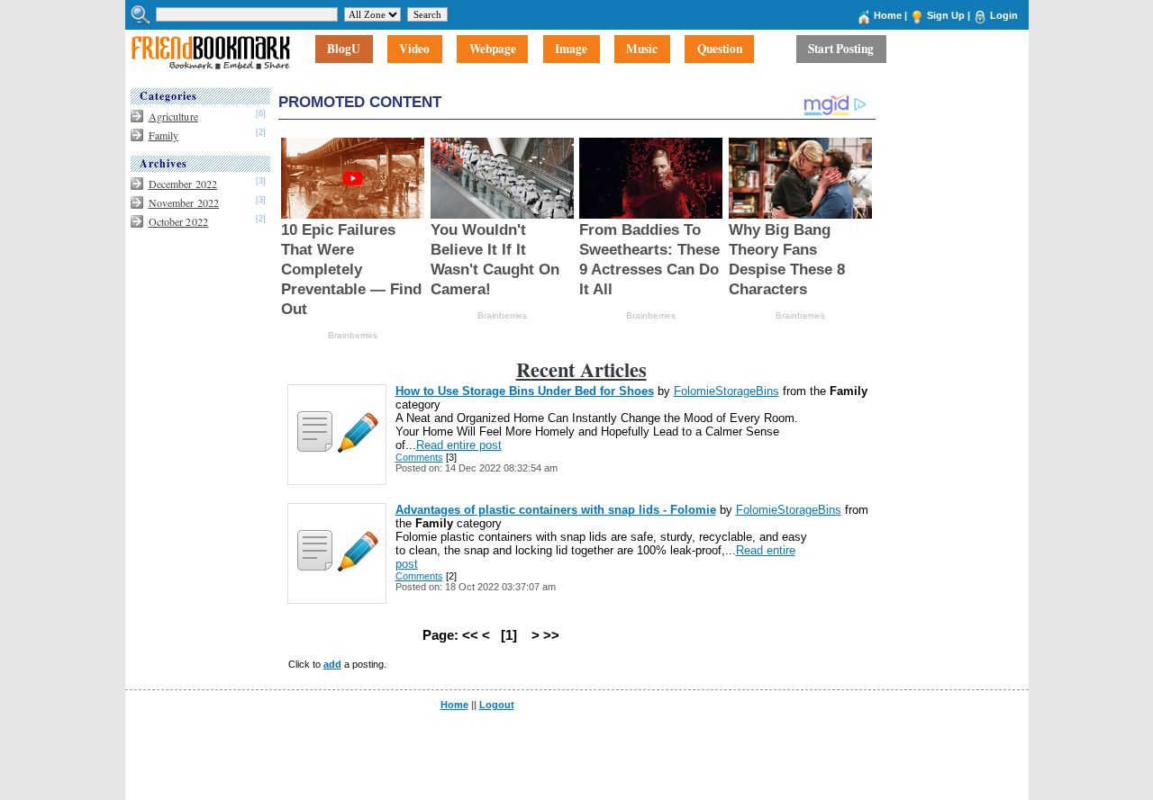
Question (719, 49)
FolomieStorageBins (726, 391)
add (332, 664)
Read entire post (459, 445)
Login (1004, 15)
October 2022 (178, 221)
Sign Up (946, 15)
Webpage (492, 49)
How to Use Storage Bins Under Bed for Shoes (524, 391)
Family (164, 135)
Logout (496, 704)
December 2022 (183, 183)
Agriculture (173, 116)
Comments (419, 457)
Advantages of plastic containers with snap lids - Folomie (555, 510)
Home (888, 15)
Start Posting (841, 49)
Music (642, 49)
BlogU (343, 49)
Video (414, 49)
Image (571, 49)
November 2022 (184, 202)
